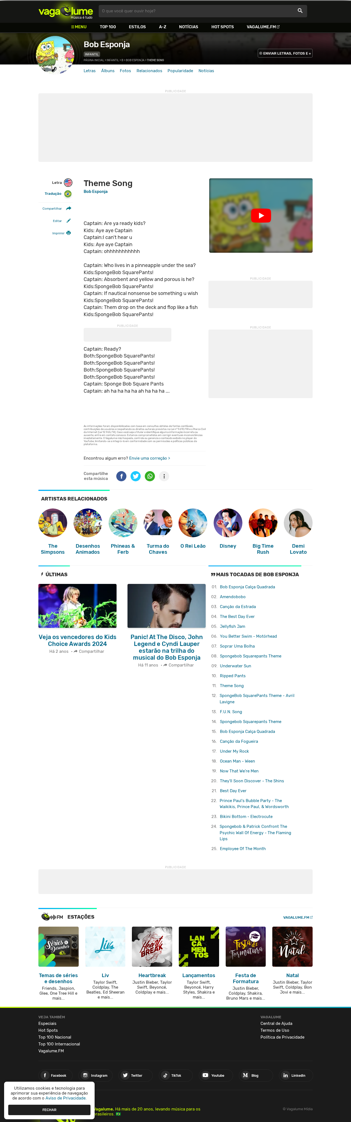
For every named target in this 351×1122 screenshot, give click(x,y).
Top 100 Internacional (59, 1044)
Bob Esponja (107, 44)
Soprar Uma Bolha (237, 646)
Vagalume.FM (261, 26)
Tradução (53, 194)
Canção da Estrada (238, 606)
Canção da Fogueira (239, 741)
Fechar (49, 1110)
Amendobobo (233, 596)
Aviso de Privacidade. (66, 1098)
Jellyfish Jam (232, 626)
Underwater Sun (235, 665)
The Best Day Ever (237, 616)
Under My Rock (234, 751)
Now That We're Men (239, 771)
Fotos (125, 70)
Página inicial (94, 60)
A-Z (162, 26)
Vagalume (65, 11)
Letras (90, 70)
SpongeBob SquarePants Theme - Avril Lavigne (257, 698)
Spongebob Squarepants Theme (250, 656)
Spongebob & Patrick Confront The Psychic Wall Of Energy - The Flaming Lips (255, 832)
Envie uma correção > (149, 458)
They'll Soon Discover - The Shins (252, 780)
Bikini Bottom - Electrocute (246, 816)
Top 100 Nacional (54, 1037)
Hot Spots (222, 26)
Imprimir (58, 233)
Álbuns (108, 70)
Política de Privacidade (282, 1037)
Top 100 (108, 26)
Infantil (92, 54)
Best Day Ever (233, 790)
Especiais (47, 1023)
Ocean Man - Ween (237, 761)
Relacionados (149, 70)
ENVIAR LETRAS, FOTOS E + (287, 53)
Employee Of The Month (243, 848)
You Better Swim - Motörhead (248, 636)
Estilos (137, 26)
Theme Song (232, 685)
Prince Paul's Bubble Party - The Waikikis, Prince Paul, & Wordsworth (254, 803)
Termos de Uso (275, 1030)
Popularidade (180, 70)
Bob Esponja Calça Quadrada (247, 586)
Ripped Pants (233, 675)
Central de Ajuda (276, 1023)
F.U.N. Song (231, 711)
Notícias (188, 26)
